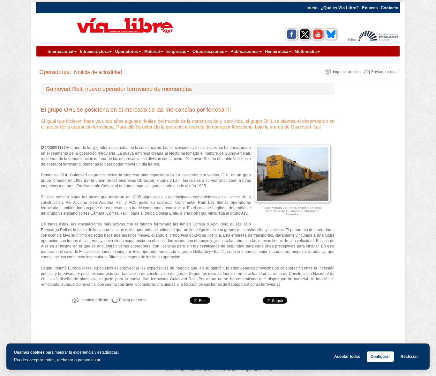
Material (152, 51)
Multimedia (306, 51)
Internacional (60, 51)
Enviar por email (385, 72)
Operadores (126, 51)
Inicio (312, 7)
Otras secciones (208, 51)
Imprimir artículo (347, 72)
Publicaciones (244, 51)
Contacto (389, 7)
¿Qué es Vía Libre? (340, 7)
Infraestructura (94, 51)
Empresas (176, 51)
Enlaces (370, 7)
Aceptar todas (347, 356)
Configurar (380, 356)
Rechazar (409, 356)
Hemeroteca (276, 51)
